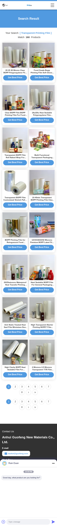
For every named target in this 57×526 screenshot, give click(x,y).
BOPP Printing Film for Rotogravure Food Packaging (15, 242)
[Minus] (53, 463)
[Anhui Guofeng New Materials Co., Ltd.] (29, 5)
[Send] (53, 522)
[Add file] (3, 522)
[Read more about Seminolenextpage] (28, 407)
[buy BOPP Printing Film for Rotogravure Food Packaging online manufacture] (15, 225)
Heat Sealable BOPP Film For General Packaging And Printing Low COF (42, 284)
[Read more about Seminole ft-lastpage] (35, 407)
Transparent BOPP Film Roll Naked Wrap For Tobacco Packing (15, 157)
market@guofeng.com (18, 453)
